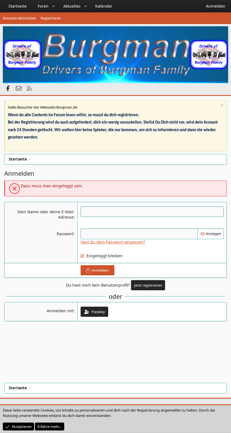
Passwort (65, 233)
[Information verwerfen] (221, 106)
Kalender (103, 6)
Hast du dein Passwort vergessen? (113, 242)
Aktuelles (72, 6)
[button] (53, 6)
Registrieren (51, 18)
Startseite (17, 6)
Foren (43, 6)
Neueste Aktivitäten (19, 18)
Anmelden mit (60, 310)
